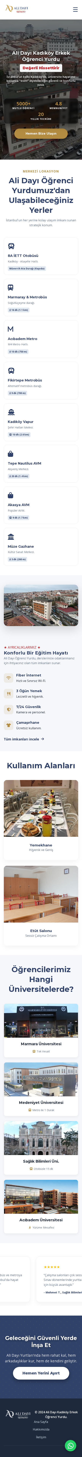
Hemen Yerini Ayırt (41, 1373)
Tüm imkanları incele (21, 739)
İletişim (41, 1437)
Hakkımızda (41, 1429)
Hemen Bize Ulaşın (41, 133)
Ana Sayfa (41, 1422)
